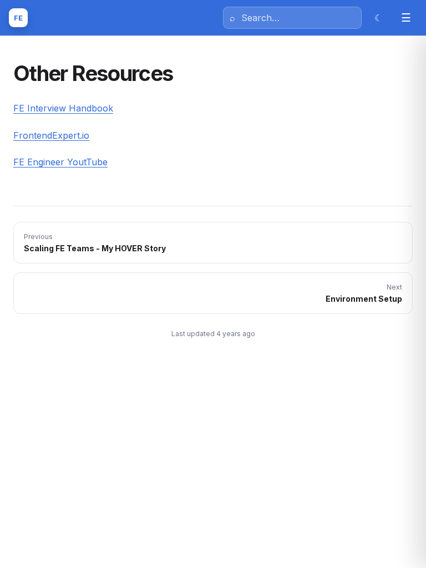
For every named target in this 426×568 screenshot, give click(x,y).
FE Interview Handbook (63, 108)
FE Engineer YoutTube (60, 162)
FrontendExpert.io (51, 135)
